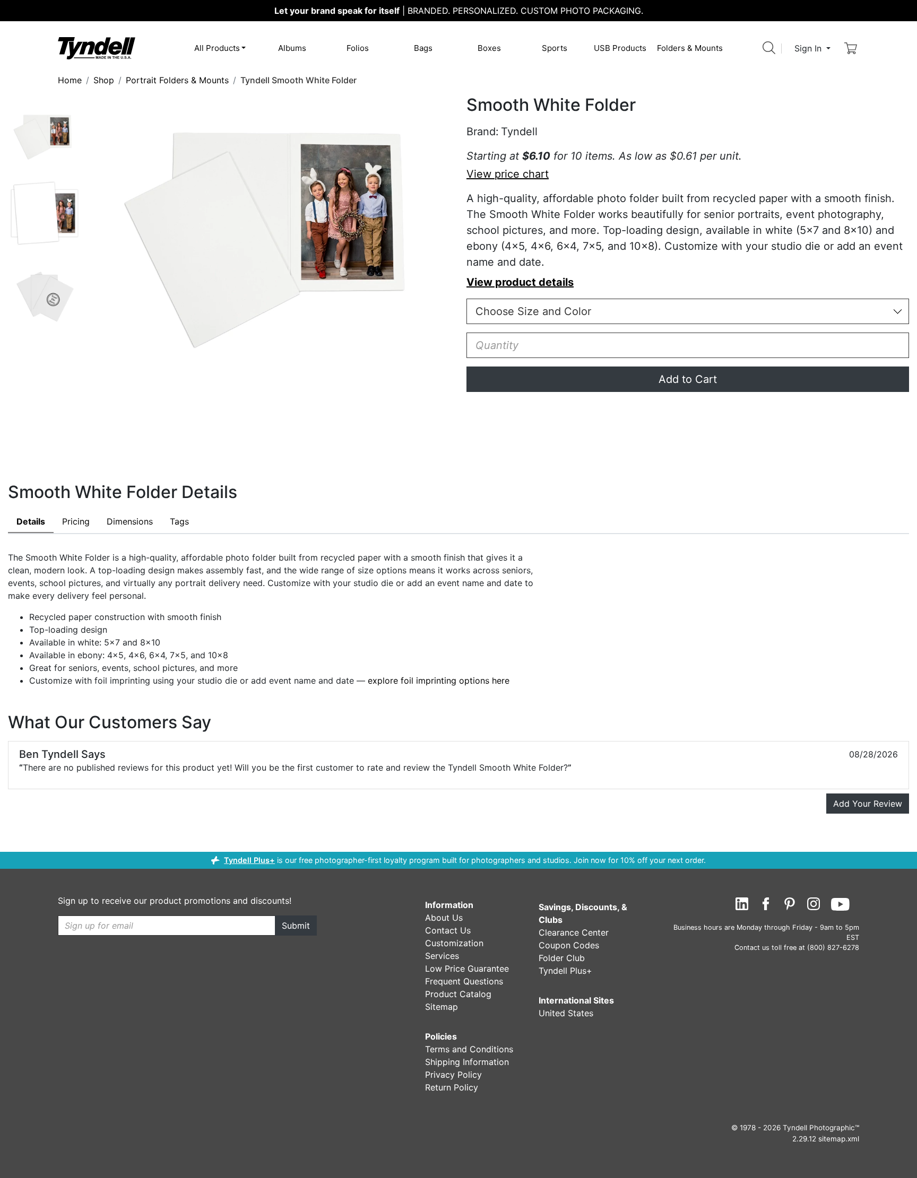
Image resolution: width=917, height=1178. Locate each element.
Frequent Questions (464, 981)
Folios (358, 48)
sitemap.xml (838, 1139)
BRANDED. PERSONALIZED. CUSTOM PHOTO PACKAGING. (458, 10)
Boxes (489, 48)
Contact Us (448, 930)
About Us (444, 917)
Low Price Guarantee (467, 968)
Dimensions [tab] (130, 521)
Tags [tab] (179, 521)
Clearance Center (574, 932)
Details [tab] (30, 521)
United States (566, 1013)
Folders (690, 48)
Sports (554, 48)
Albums (292, 48)
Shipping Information (467, 1062)
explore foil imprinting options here (438, 680)
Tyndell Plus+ (249, 860)
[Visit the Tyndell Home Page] (96, 47)
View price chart (507, 174)
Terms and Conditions (469, 1049)
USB (620, 48)
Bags (423, 48)
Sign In (809, 48)
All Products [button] (217, 48)
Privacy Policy (453, 1074)
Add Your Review (867, 803)
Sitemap (441, 1006)
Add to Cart (688, 379)
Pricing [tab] (76, 521)
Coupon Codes (569, 945)
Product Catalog (458, 994)
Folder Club (562, 958)
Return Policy (451, 1087)
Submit (296, 925)
